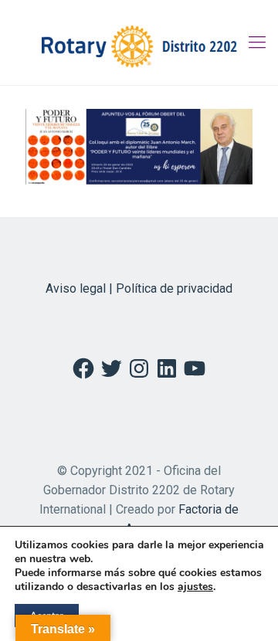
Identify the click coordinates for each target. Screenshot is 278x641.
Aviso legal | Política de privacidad (139, 288)
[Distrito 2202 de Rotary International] (139, 42)
